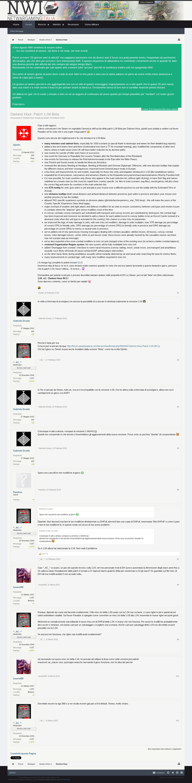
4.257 (32, 378)
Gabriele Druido (21, 321)
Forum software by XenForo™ (39, 777)
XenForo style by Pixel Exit (60, 779)
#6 (178, 490)
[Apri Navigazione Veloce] (179, 39)
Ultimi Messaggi (16, 31)
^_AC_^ (17, 362)
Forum (28, 24)
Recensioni (73, 24)
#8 (178, 585)
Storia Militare (92, 24)
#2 (178, 318)
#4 (178, 407)
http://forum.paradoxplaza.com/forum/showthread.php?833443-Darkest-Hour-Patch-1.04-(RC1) (113, 346)
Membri (57, 24)
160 (32, 331)
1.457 (32, 598)
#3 (178, 360)
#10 (177, 676)
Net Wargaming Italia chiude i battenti (163, 109)
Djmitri (46, 118)
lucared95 (18, 587)
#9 (178, 639)
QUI (80, 262)
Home (16, 24)
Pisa (32, 158)
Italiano (12, 772)
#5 (178, 448)
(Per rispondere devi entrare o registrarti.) (165, 749)
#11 (177, 721)
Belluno (31, 601)
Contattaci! (160, 772)
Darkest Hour (28, 118)
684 (32, 155)
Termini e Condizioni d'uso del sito (171, 777)
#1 (178, 293)
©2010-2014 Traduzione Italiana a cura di (29, 779)
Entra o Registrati (146, 2)
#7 (178, 559)
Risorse (42, 24)
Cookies (145, 109)
